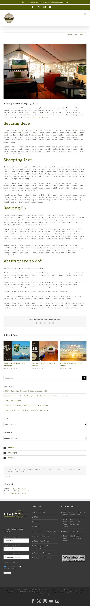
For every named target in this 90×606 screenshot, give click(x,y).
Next (82, 35)
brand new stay (49, 592)
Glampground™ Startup (41, 547)
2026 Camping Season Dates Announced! (26, 391)
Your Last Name (12, 546)
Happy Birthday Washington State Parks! (27, 405)
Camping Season (38, 363)
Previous (72, 35)
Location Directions (45, 531)
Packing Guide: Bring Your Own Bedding (26, 410)
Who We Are (39, 512)
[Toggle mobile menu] (85, 14)
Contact (38, 522)
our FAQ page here (37, 117)
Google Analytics (43, 558)
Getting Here (17, 124)
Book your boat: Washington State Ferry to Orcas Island (36, 396)
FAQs (36, 517)
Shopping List (18, 160)
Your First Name (12, 537)
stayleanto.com (17, 493)
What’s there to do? (23, 262)
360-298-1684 (19, 489)
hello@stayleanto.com (58, 2)
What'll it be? (12, 562)
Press (37, 527)
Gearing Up (15, 209)
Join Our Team (41, 541)
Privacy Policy (42, 553)
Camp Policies (41, 536)
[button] (5, 355)
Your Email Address (14, 554)
